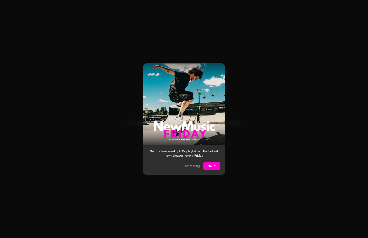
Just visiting (192, 166)
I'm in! (211, 166)
